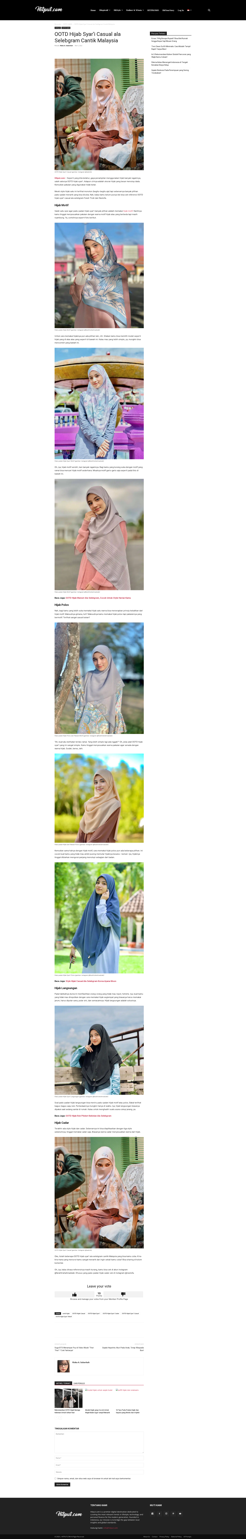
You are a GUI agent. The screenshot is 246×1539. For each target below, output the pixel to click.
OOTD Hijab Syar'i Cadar (111, 1313)
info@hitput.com (110, 1528)
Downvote (123, 1294)
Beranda (58, 24)
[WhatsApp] (74, 51)
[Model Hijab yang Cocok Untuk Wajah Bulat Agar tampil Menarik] (99, 1398)
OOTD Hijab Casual (78, 1313)
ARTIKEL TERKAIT (63, 1383)
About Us (146, 1537)
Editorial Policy (176, 1537)
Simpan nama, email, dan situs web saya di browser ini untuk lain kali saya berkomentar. (94, 1478)
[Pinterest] (68, 51)
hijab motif (128, 211)
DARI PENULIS (79, 1383)
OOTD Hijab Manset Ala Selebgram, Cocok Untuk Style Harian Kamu (98, 598)
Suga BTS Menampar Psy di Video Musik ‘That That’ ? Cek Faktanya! (74, 1349)
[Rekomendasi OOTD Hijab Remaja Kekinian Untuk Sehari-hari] (69, 1398)
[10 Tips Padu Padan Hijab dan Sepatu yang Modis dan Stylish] (130, 1398)
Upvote (74, 1294)
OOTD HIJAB (67, 24)
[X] (63, 51)
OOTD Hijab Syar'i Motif (64, 1316)
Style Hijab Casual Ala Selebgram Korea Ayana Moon (91, 981)
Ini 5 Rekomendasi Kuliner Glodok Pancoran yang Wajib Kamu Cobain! (171, 55)
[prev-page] (56, 1417)
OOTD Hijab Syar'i (94, 1313)
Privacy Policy (164, 1537)
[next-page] (60, 1417)
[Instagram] (166, 1513)
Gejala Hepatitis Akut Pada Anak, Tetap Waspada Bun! (123, 1349)
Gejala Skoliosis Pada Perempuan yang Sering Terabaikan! (170, 71)
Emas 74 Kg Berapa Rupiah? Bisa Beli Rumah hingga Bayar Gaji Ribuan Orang (169, 39)
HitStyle (57, 28)
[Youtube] (180, 1513)
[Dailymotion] (152, 1513)
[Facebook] (57, 51)
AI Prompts (187, 1537)
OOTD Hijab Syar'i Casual (130, 1313)
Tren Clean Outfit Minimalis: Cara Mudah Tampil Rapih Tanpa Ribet (170, 47)
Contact (154, 1537)
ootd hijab (66, 1313)
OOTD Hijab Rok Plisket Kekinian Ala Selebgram (88, 1116)
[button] (209, 10)
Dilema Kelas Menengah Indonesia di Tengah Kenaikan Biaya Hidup (169, 63)
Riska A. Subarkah (66, 46)
